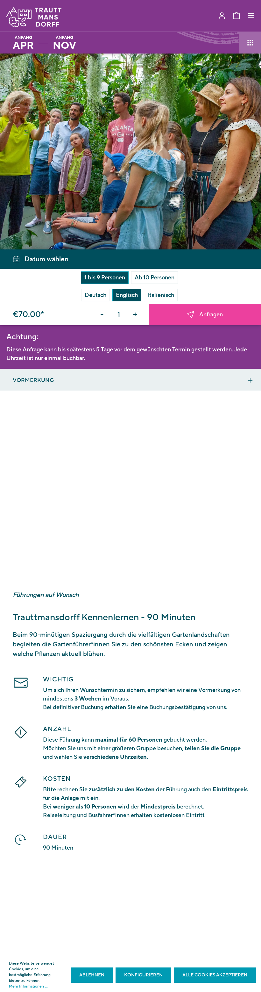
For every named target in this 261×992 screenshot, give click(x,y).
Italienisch (160, 295)
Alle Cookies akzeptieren (214, 975)
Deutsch (95, 295)
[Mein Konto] (222, 16)
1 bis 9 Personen (104, 277)
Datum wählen (46, 259)
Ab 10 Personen (154, 277)
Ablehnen (91, 975)
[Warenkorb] (236, 16)
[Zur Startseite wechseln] (33, 17)
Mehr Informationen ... (28, 986)
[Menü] (251, 16)
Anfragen (211, 314)
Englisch (127, 295)
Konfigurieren (143, 975)
